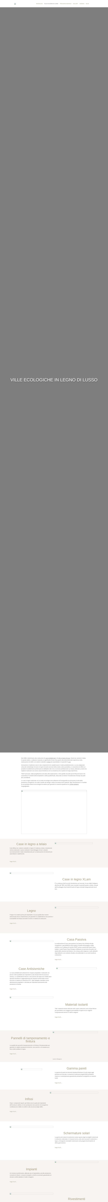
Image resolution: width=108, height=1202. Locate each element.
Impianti (31, 1169)
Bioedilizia (39, 3)
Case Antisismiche (31, 968)
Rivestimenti (76, 1199)
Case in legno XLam (76, 879)
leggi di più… (13, 861)
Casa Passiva (76, 939)
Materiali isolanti (76, 1004)
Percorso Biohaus (65, 3)
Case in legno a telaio (31, 844)
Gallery (75, 3)
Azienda (82, 3)
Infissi (29, 1099)
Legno (31, 910)
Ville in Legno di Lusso (51, 3)
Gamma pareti (76, 1068)
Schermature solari (76, 1133)
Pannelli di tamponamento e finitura (30, 1039)
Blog (87, 3)
